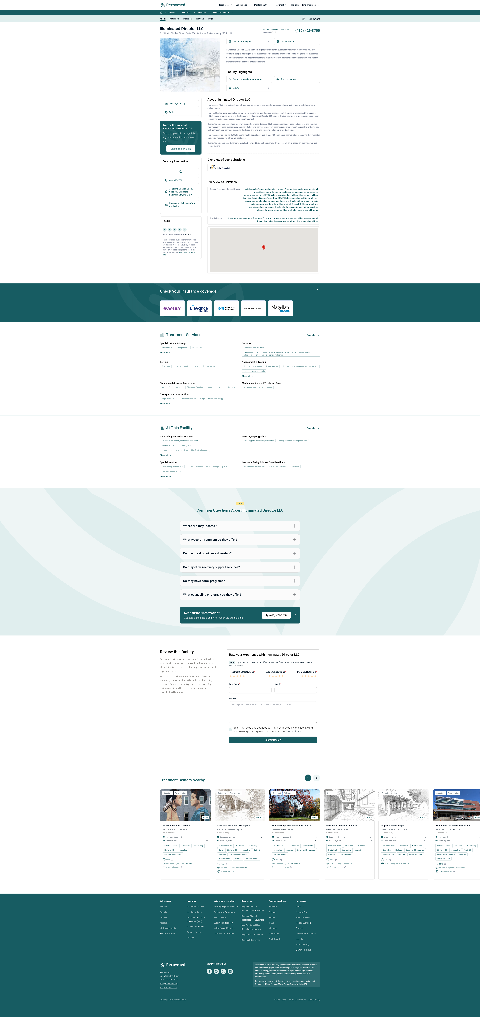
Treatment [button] (279, 5)
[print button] (303, 18)
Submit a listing (302, 944)
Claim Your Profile (180, 148)
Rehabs (171, 12)
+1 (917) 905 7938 (168, 988)
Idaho (271, 923)
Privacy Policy (280, 1000)
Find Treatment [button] (309, 5)
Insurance (174, 19)
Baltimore (202, 12)
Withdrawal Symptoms (224, 912)
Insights (299, 939)
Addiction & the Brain (223, 923)
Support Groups (194, 932)
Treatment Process (195, 906)
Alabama (273, 906)
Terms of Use (293, 731)
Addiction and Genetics (224, 928)
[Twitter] (223, 971)
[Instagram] (216, 971)
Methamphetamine (168, 928)
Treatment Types (194, 912)
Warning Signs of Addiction (226, 906)
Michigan (272, 928)
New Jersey (274, 933)
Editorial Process (303, 912)
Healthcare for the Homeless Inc (453, 825)
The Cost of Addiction (224, 933)
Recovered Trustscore (306, 933)
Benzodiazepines (167, 933)
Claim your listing (303, 950)
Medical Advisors (303, 923)
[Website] (181, 171)
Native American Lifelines (176, 825)
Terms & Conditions (297, 1000)
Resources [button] (223, 5)
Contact (299, 928)
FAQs (210, 19)
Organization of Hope (392, 825)
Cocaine (163, 917)
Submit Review (273, 739)
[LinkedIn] (230, 971)
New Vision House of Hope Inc (342, 825)
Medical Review (303, 917)
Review (232, 698)
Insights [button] (295, 5)
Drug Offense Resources (252, 934)
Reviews (200, 19)
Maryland (186, 12)
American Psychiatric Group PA (233, 825)
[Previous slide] (309, 289)
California (273, 912)
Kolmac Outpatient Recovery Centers (291, 825)
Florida (272, 917)
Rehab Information (195, 927)
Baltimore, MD (305, 50)
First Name (234, 684)
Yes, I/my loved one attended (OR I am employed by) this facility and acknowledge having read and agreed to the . (273, 729)
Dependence (220, 917)
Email (277, 684)
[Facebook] (209, 971)
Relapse (190, 937)
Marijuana (164, 923)
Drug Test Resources (251, 940)
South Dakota (275, 939)
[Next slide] (317, 289)
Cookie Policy (314, 1000)
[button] (272, 32)
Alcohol (163, 906)
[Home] (161, 12)
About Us (300, 906)
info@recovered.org (169, 984)
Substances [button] (241, 5)
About (163, 19)
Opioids (163, 912)
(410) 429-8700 (278, 615)
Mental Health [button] (260, 5)
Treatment (187, 19)
